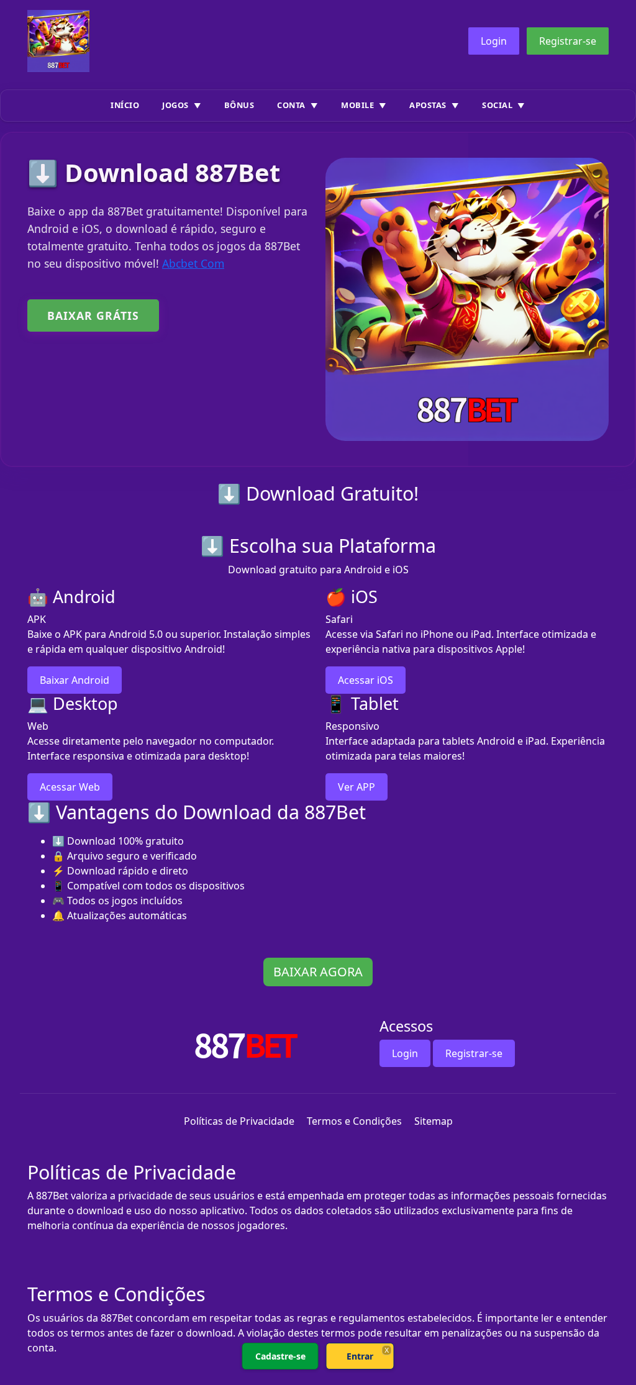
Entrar (360, 1356)
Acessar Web (70, 787)
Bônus (239, 105)
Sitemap (433, 1121)
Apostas (428, 105)
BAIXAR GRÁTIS (93, 315)
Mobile (357, 105)
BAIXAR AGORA (318, 971)
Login (494, 41)
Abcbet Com (193, 263)
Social (497, 105)
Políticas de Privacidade (239, 1121)
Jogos (175, 105)
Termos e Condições (354, 1121)
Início (125, 105)
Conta (291, 105)
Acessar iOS (365, 680)
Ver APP (356, 787)
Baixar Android (74, 680)
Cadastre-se (280, 1356)
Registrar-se (567, 41)
